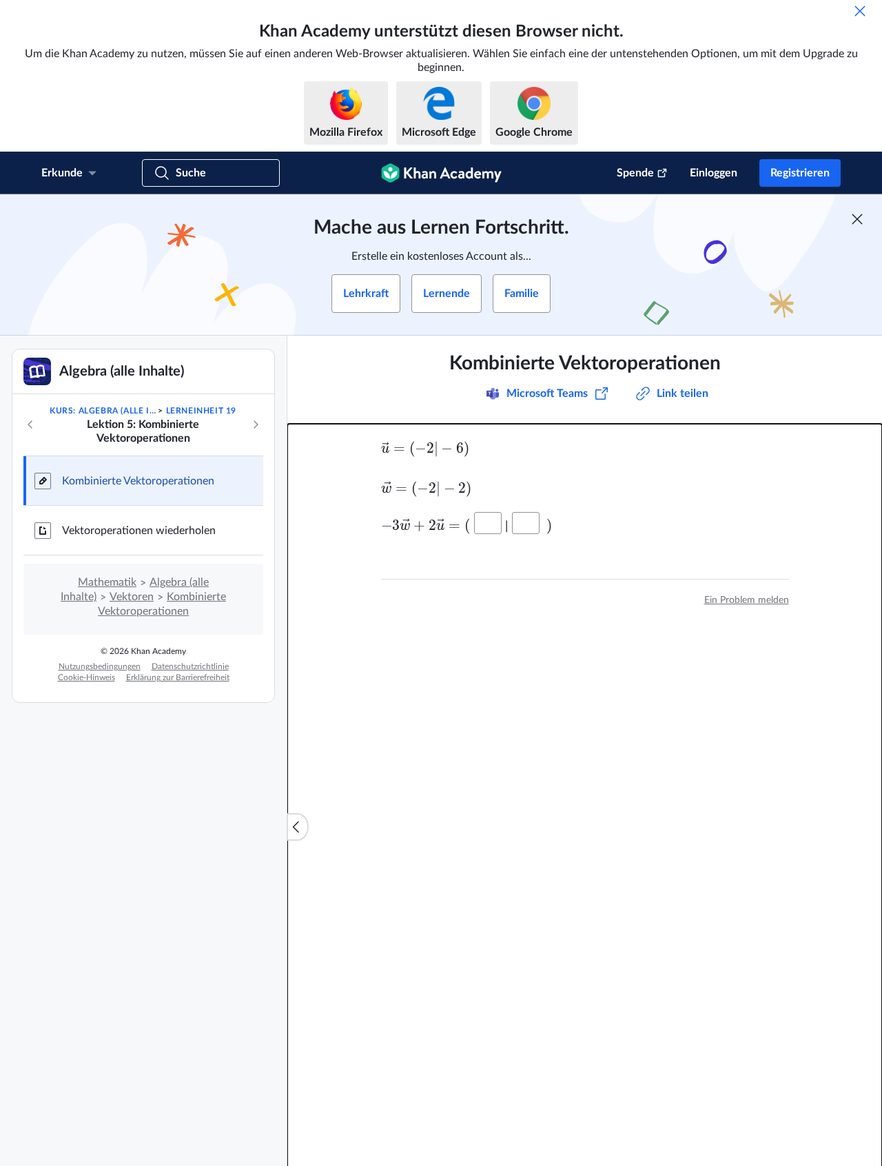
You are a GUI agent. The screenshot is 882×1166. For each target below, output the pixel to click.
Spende (635, 172)
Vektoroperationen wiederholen (139, 530)
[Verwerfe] (860, 11)
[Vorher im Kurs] (30, 424)
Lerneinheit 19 (201, 411)
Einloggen (713, 172)
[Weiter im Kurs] (255, 424)
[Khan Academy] (441, 173)
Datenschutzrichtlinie (190, 666)
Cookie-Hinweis (86, 677)
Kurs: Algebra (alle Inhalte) (103, 411)
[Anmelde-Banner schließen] (857, 219)
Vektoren (132, 596)
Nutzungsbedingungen (100, 666)
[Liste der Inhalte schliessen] (298, 827)
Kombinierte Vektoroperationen (138, 481)
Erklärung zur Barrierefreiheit (177, 677)
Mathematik (107, 582)
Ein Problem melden (746, 600)
